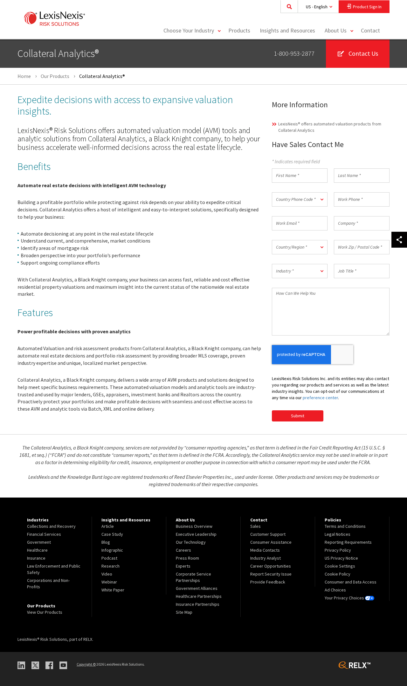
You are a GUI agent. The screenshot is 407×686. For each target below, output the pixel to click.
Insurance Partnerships (197, 604)
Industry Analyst (265, 558)
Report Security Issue (271, 574)
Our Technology (191, 542)
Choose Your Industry (188, 30)
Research (110, 566)
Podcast (109, 558)
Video (106, 574)
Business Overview (194, 526)
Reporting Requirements (348, 542)
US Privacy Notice (341, 558)
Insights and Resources (287, 30)
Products (239, 30)
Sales (255, 526)
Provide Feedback (267, 582)
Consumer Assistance (271, 542)
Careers (183, 550)
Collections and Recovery (51, 526)
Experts (183, 566)
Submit (297, 416)
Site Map (184, 612)
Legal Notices (337, 534)
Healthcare (37, 550)
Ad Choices (335, 590)
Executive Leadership (196, 534)
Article (107, 526)
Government (39, 542)
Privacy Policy (338, 550)
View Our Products (44, 612)
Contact (370, 30)
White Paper (112, 590)
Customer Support (268, 534)
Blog (105, 542)
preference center (320, 397)
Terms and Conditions (345, 526)
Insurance (36, 558)
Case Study (112, 534)
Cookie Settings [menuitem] (340, 566)
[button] (300, 199)
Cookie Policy (337, 574)
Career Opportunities (270, 566)
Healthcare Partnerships (199, 596)
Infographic (112, 550)
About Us (336, 30)
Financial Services (44, 534)
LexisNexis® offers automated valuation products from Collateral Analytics (329, 127)
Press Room (187, 558)
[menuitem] (239, 31)
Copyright (86, 664)
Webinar (109, 582)
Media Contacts (265, 550)
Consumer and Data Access (350, 582)
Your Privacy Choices (345, 598)
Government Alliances (196, 588)
